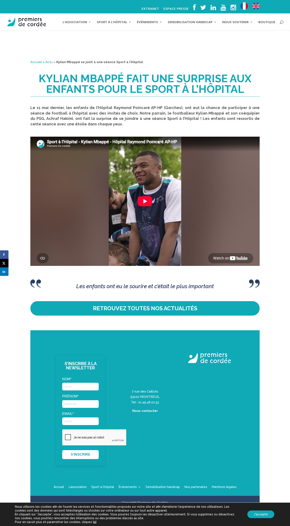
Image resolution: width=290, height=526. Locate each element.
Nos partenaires (195, 487)
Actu (49, 62)
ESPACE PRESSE (176, 9)
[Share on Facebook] (4, 254)
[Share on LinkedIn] (4, 271)
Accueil (36, 62)
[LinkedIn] (213, 8)
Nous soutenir (235, 22)
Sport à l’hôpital (112, 22)
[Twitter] (203, 8)
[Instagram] (233, 8)
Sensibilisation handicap (190, 22)
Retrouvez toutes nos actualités (145, 308)
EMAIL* (68, 413)
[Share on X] (4, 263)
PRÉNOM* (70, 396)
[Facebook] (194, 8)
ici (94, 522)
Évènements (147, 22)
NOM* (66, 379)
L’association (75, 22)
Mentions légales (224, 487)
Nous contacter (145, 411)
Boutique (266, 22)
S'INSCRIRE (80, 454)
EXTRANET (150, 9)
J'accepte (261, 514)
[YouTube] (223, 8)
